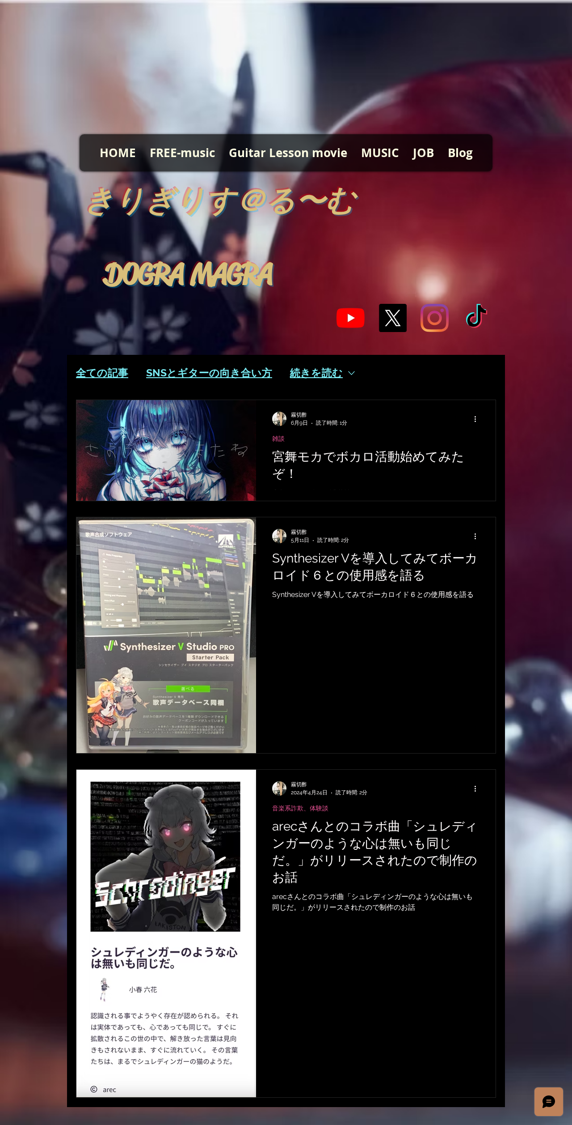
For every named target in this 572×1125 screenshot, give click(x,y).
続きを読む (316, 372)
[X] (393, 318)
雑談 (278, 438)
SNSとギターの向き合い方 (209, 372)
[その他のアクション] (478, 418)
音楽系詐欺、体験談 (300, 808)
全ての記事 (102, 372)
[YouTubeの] (350, 318)
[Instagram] (435, 318)
